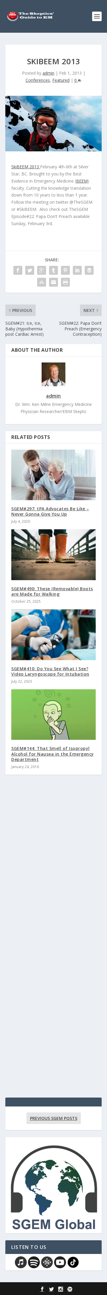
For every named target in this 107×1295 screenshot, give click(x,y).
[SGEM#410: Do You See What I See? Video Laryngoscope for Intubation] (53, 634)
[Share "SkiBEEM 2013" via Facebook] (18, 270)
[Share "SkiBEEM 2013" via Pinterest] (65, 270)
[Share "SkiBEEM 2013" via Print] (65, 282)
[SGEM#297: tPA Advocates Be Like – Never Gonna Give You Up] (53, 475)
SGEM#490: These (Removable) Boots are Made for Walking (52, 591)
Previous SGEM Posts (53, 1118)
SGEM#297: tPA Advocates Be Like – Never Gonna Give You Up (50, 511)
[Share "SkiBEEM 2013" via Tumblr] (53, 270)
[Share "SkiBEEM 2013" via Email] (53, 282)
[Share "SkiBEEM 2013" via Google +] (42, 270)
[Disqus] (53, 866)
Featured (61, 80)
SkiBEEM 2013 (25, 166)
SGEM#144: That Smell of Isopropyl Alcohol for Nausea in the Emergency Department (52, 753)
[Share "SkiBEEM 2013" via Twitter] (30, 270)
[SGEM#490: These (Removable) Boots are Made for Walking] (53, 554)
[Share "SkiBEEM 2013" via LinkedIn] (77, 270)
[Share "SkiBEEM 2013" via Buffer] (89, 270)
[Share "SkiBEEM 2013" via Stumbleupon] (42, 282)
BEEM (82, 181)
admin (48, 73)
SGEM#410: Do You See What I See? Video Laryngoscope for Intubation (50, 671)
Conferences (38, 80)
